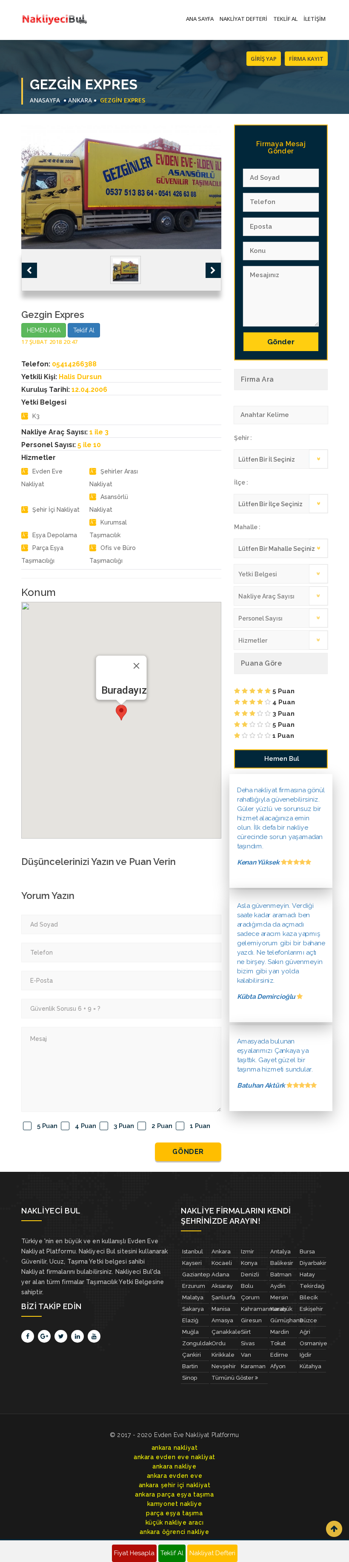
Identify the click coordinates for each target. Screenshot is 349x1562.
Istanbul (192, 1251)
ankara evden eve (175, 1475)
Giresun (251, 1320)
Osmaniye (313, 1343)
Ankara (221, 1251)
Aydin (278, 1286)
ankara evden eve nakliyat (174, 1457)
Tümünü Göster (233, 1378)
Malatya (192, 1297)
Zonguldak (195, 1343)
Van (246, 1355)
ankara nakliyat (175, 1447)
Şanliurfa (223, 1297)
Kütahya (310, 1366)
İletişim (314, 19)
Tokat (278, 1343)
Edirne (279, 1355)
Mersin (279, 1297)
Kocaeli (222, 1263)
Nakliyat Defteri (243, 19)
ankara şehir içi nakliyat (175, 1485)
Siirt (246, 1332)
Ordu (219, 1343)
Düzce (308, 1320)
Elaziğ (190, 1320)
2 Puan (162, 1126)
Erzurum (193, 1286)
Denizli (250, 1274)
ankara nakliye (174, 1466)
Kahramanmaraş (254, 1309)
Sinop (189, 1378)
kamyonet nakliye (174, 1503)
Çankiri (191, 1355)
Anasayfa (45, 100)
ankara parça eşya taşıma (174, 1494)
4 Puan (85, 1126)
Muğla (190, 1332)
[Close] (136, 665)
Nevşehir (224, 1366)
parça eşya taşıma (174, 1513)
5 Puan (47, 1126)
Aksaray (222, 1286)
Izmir (247, 1251)
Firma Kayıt (306, 58)
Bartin (190, 1366)
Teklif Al (285, 19)
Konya (249, 1263)
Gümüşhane (283, 1320)
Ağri (305, 1332)
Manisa (221, 1309)
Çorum (250, 1297)
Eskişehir (311, 1309)
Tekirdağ (312, 1286)
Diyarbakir (313, 1263)
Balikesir (281, 1263)
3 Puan (124, 1126)
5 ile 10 (89, 445)
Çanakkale (225, 1332)
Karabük (281, 1309)
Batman (281, 1274)
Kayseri (192, 1263)
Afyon (278, 1366)
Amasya (222, 1320)
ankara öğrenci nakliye (174, 1531)
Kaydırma (334, 1528)
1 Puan (200, 1126)
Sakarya (193, 1309)
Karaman (253, 1366)
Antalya (280, 1251)
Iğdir (306, 1355)
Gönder (188, 1152)
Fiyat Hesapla (134, 1553)
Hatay (307, 1274)
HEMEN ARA (43, 330)
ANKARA (80, 100)
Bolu (247, 1286)
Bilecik (309, 1297)
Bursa (307, 1251)
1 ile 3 (99, 432)
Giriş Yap (264, 58)
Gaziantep (195, 1274)
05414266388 (74, 364)
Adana (220, 1274)
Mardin (279, 1332)
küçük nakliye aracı (174, 1522)
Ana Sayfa (200, 19)
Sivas (248, 1343)
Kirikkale (223, 1355)
